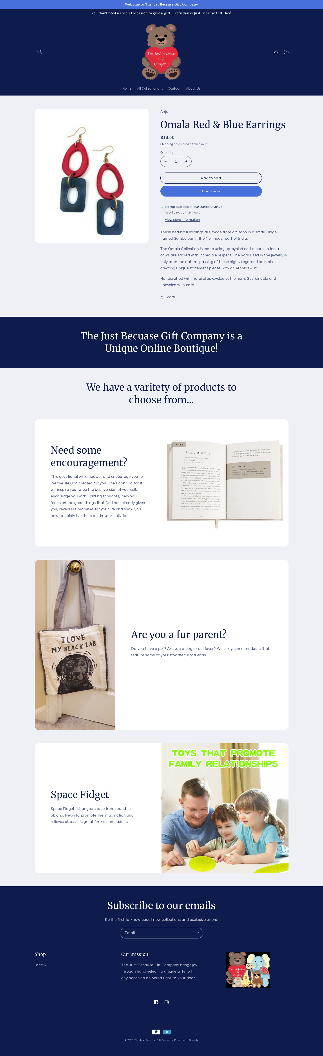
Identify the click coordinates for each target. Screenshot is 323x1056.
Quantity (166, 152)
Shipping (166, 144)
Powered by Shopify (186, 1040)
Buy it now (211, 191)
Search (40, 965)
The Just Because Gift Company (153, 1040)
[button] (40, 52)
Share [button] (170, 297)
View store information (182, 219)
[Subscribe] (198, 933)
